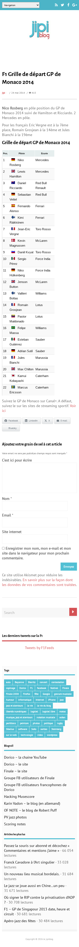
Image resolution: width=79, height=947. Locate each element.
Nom (6, 498)
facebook (41, 687)
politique (48, 723)
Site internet (11, 531)
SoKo (33, 729)
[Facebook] (68, 5)
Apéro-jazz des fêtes (20, 920)
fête (36, 693)
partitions (11, 723)
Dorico (22, 687)
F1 (31, 687)
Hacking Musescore (19, 796)
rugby (60, 723)
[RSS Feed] (56, 5)
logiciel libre (48, 711)
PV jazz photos (15, 817)
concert (43, 682)
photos (36, 723)
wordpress (52, 734)
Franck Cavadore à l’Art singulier (29, 862)
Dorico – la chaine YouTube (25, 757)
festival (54, 687)
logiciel (34, 711)
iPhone (52, 699)
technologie (27, 734)
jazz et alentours (14, 705)
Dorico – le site (16, 764)
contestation (57, 682)
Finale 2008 (12, 693)
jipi (3, 92)
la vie (30, 705)
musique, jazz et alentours (19, 717)
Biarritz (31, 682)
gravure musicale (63, 693)
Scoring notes (15, 824)
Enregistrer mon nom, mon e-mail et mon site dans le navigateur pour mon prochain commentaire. (36, 553)
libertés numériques (16, 711)
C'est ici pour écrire (17, 460)
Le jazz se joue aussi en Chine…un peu (34, 885)
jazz (62, 699)
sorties (44, 729)
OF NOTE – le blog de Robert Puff (30, 810)
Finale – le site (15, 771)
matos (62, 711)
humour (10, 699)
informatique (24, 699)
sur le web (11, 734)
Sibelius (10, 729)
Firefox (26, 693)
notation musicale (46, 717)
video (40, 734)
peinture (24, 723)
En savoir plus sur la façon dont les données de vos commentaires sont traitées (39, 582)
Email (6, 515)
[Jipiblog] (39, 41)
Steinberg (56, 729)
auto (8, 682)
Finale (65, 687)
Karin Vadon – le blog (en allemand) (32, 803)
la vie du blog (44, 705)
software (22, 729)
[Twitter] (62, 5)
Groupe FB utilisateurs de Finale (29, 778)
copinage (10, 687)
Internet (40, 699)
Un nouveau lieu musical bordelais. (31, 874)
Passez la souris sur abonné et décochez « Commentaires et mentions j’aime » (36, 848)
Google (46, 693)
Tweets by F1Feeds (39, 647)
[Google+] (74, 5)
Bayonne (19, 682)
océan (62, 717)
